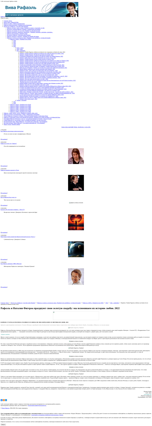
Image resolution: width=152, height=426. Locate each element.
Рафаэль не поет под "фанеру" (9, 143)
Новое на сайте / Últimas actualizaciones (14, 23)
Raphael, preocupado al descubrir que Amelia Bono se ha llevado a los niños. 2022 (40, 72)
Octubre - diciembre (21, 100)
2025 (14, 42)
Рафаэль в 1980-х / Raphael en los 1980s (20, 109)
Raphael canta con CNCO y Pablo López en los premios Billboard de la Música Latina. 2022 (43, 97)
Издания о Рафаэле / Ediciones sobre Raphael (18, 35)
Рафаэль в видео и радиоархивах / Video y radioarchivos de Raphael (21, 114)
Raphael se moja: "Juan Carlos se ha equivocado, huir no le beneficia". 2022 (39, 70)
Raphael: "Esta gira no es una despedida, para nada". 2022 (34, 84)
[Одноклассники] (4, 400)
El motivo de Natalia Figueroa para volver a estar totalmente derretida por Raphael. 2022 (42, 87)
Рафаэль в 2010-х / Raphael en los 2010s (20, 104)
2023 (14, 45)
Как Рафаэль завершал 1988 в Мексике (11, 263)
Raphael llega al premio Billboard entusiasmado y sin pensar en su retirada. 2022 (40, 90)
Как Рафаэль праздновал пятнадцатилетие (12, 131)
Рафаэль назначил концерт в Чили (10, 170)
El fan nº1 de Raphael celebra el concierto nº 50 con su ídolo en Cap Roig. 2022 (40, 73)
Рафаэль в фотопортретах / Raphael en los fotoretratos (18, 25)
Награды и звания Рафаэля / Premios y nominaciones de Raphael (23, 29)
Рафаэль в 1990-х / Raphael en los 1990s (20, 107)
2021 (14, 101)
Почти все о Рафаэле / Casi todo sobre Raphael (16, 26)
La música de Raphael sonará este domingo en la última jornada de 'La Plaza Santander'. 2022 (43, 89)
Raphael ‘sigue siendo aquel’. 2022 (28, 99)
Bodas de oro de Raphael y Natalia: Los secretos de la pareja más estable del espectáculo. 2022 (43, 67)
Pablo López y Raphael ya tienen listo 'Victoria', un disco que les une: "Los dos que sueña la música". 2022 (46, 91)
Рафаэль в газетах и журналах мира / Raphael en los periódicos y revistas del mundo (28, 38)
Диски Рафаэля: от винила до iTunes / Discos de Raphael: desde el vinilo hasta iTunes (26, 116)
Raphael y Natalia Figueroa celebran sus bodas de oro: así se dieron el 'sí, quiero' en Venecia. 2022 (44, 60)
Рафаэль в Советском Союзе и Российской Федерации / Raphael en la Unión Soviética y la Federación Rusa (32, 117)
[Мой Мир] (6, 400)
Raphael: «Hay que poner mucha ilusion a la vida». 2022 (34, 79)
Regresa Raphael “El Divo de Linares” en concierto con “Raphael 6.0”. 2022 (39, 96)
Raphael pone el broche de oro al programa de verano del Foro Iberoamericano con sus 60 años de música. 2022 (48, 80)
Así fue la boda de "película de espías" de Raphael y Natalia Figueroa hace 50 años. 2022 (42, 66)
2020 (14, 103)
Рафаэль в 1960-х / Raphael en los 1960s (20, 111)
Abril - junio (19, 49)
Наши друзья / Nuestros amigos (12, 124)
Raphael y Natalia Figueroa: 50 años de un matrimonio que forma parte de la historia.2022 (42, 62)
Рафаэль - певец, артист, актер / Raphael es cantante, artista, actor (21, 113)
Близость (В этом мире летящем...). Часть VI (12, 209)
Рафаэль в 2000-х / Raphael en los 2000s (20, 106)
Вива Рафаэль (5, 408)
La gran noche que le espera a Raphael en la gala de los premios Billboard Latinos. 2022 (42, 94)
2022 (14, 46)
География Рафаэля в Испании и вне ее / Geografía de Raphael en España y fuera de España (28, 118)
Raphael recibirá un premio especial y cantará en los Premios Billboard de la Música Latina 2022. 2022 (45, 86)
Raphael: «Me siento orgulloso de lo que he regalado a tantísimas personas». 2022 (40, 77)
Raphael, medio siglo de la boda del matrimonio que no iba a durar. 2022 (38, 57)
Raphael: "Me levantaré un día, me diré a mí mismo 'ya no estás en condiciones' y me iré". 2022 (43, 76)
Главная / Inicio (8, 21)
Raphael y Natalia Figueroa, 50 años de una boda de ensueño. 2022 (36, 55)
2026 (14, 40)
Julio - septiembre (20, 50)
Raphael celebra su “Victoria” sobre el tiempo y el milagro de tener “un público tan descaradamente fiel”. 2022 (47, 93)
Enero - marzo (20, 47)
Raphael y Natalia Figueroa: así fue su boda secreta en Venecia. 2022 (37, 59)
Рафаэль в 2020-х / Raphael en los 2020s (20, 39)
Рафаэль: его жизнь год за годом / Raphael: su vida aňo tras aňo (23, 30)
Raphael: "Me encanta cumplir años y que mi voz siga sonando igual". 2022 (39, 74)
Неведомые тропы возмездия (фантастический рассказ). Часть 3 (18, 236)
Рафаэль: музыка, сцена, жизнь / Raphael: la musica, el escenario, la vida (25, 28)
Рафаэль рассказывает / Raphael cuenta (17, 33)
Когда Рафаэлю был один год (8, 197)
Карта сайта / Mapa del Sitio (11, 22)
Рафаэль (3, 16)
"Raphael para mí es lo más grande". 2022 (30, 82)
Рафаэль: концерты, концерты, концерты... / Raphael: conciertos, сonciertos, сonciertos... (30, 32)
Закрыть (3, 424)
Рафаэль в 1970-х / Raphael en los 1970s (20, 110)
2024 (14, 43)
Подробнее (4, 139)
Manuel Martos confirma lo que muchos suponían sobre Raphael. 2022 (37, 69)
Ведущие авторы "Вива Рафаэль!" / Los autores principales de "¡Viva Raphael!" (24, 123)
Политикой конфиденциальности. (37, 405)
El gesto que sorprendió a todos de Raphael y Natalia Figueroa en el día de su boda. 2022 (42, 65)
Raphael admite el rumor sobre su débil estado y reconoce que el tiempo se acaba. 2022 (41, 83)
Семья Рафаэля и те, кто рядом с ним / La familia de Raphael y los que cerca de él (25, 120)
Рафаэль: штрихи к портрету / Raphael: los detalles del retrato (23, 36)
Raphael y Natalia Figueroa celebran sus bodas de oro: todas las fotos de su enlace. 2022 (42, 53)
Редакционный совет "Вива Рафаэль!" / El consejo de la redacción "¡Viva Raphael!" (26, 121)
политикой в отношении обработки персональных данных (47, 415)
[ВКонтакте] (2, 400)
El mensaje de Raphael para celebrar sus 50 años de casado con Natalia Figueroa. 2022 (41, 56)
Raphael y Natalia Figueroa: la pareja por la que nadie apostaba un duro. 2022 (39, 63)
